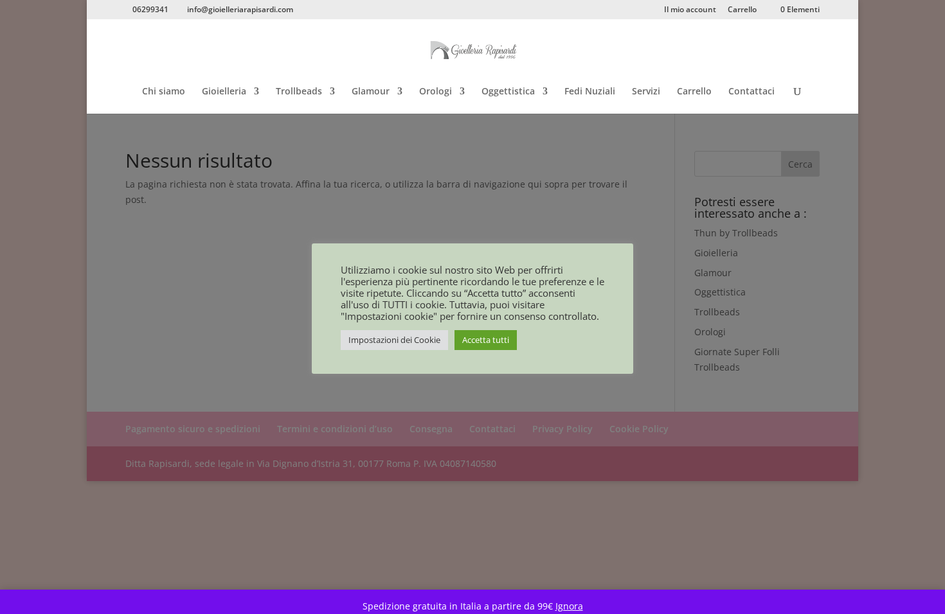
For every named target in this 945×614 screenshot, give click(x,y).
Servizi (646, 92)
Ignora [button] (569, 606)
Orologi (435, 92)
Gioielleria (224, 92)
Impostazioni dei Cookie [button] (394, 340)
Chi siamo (163, 92)
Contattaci (751, 92)
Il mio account (690, 10)
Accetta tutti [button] (485, 340)
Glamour (371, 92)
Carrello (742, 10)
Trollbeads (299, 92)
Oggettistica (508, 92)
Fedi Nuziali (589, 92)
